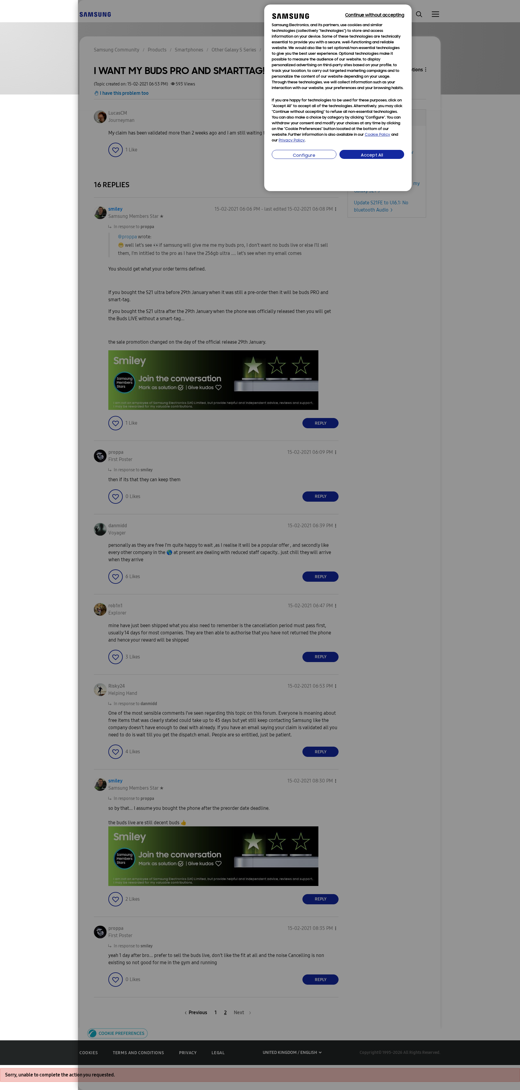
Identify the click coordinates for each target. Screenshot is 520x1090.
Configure (304, 155)
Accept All (372, 155)
